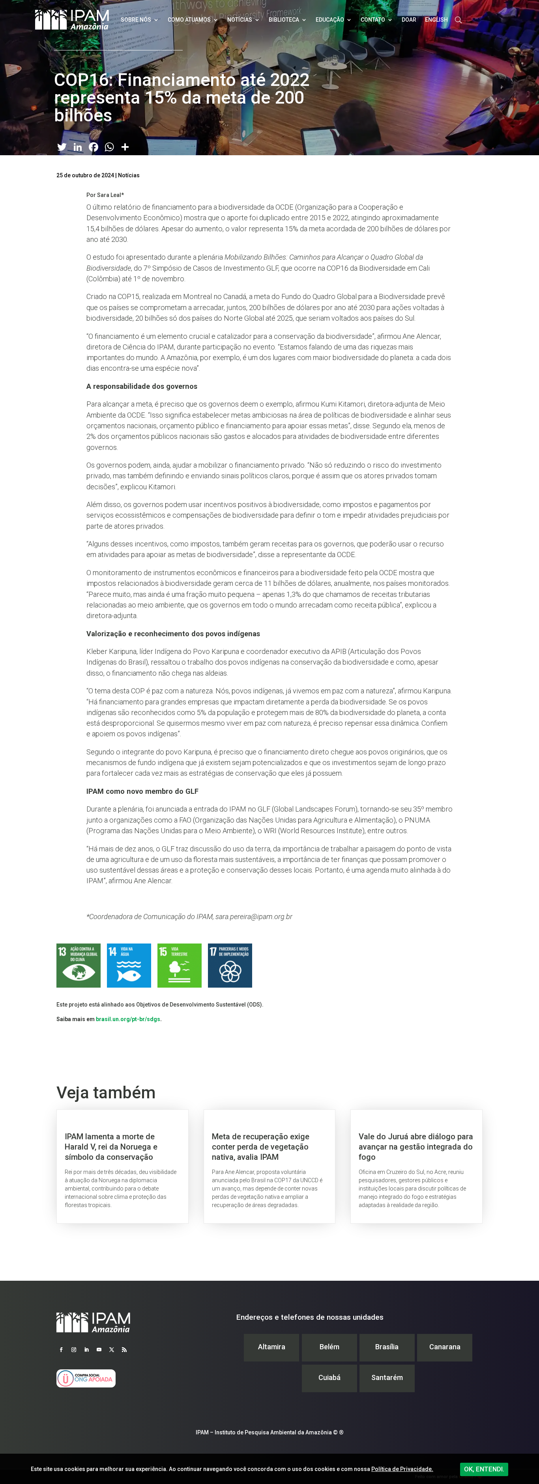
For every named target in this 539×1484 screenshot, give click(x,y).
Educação (330, 20)
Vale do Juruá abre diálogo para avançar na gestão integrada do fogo (416, 1166)
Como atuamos (189, 20)
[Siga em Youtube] (99, 1349)
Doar (409, 20)
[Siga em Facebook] (61, 1349)
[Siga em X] (111, 1349)
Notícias (239, 20)
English (436, 20)
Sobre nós (136, 20)
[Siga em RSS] (124, 1349)
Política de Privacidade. (402, 1469)
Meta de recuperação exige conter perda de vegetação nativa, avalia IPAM (269, 1166)
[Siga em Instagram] (74, 1349)
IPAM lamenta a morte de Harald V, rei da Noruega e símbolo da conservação (122, 1166)
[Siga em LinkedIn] (86, 1349)
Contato (373, 20)
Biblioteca (284, 20)
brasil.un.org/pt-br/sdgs (128, 1019)
